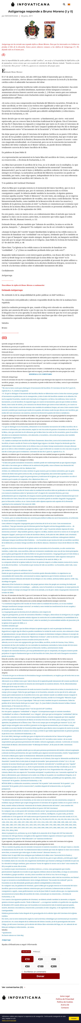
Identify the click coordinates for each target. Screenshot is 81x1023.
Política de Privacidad (65, 999)
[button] (14, 987)
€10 (27, 959)
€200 (54, 966)
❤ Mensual (36, 951)
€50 (27, 966)
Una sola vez (26, 951)
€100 (40, 966)
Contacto (65, 1008)
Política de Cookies (65, 1002)
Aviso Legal (65, 996)
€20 (40, 959)
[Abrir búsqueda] (64, 4)
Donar (40, 976)
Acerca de (65, 1005)
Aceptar (74, 1018)
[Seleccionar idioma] (69, 4)
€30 (53, 959)
